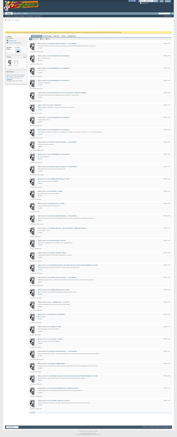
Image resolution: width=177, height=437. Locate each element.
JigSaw (18, 76)
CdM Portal (151, 427)
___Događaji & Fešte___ (57, 302)
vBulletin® (88, 433)
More (24, 57)
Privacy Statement (164, 427)
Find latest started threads (14, 43)
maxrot (8, 78)
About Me (56, 36)
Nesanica (53, 314)
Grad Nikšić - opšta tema (57, 400)
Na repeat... (54, 191)
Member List (10, 20)
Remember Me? (144, 3)
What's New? (17, 13)
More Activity (32, 412)
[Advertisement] (88, 25)
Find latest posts (12, 40)
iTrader (25, 13)
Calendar (16, 16)
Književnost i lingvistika (80, 92)
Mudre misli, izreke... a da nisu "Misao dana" (62, 92)
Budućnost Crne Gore (72, 388)
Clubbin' (11, 76)
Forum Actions (29, 16)
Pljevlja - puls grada (56, 253)
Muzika (67, 179)
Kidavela (22, 76)
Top (170, 427)
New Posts (8, 16)
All (30, 38)
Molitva (53, 363)
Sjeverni (64, 253)
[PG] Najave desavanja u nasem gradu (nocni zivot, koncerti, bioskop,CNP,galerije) (71, 265)
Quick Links (37, 16)
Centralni (95, 265)
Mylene (40, 43)
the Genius (17, 78)
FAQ (12, 16)
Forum (9, 13)
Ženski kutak (58, 105)
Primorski (63, 240)
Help (161, 1)
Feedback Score (72, 36)
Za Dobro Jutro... (55, 203)
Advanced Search (168, 16)
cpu (16, 65)
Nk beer (12, 78)
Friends (63, 36)
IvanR (14, 76)
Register (168, 1)
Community (21, 16)
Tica (21, 78)
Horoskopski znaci (55, 56)
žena (52, 105)
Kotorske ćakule (55, 240)
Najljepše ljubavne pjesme (57, 179)
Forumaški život (73, 43)
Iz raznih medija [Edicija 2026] (58, 388)
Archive (157, 427)
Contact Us (145, 427)
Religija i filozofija (60, 363)
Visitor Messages (47, 36)
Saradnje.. (53, 326)
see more (40, 48)
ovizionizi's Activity (36, 36)
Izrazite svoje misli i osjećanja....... (59, 43)
